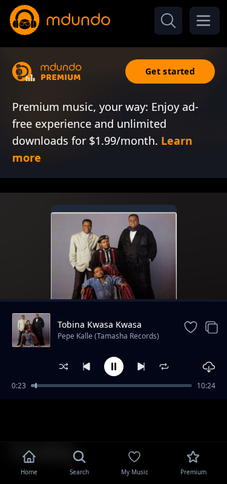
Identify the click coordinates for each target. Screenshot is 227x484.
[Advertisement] (114, 419)
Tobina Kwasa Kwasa (100, 324)
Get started (170, 71)
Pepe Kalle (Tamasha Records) (108, 336)
